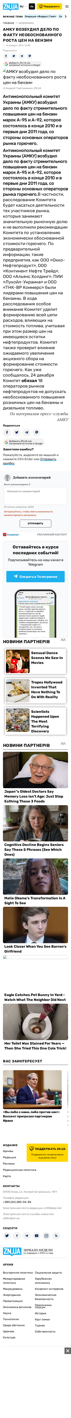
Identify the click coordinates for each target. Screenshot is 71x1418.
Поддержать (52, 6)
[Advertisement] (35, 1383)
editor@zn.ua (11, 1218)
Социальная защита (48, 1272)
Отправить (35, 523)
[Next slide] (65, 16)
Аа (31, 6)
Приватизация (13, 1301)
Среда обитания (14, 1325)
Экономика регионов (17, 1307)
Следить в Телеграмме (38, 577)
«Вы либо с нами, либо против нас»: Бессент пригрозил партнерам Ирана (31, 1116)
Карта (7, 1176)
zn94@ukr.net (53, 1208)
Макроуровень (12, 1289)
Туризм (40, 1325)
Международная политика (14, 1281)
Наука (7, 1313)
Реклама (9, 1163)
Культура (9, 1337)
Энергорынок (12, 1295)
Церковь (8, 1331)
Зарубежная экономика (43, 1281)
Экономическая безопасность (45, 1297)
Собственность (45, 1331)
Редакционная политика (19, 1170)
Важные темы (13, 16)
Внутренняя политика (18, 1272)
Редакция (9, 1157)
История (40, 1313)
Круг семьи (42, 1319)
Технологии (11, 1319)
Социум (40, 1307)
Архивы (8, 1151)
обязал (29, 380)
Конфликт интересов (49, 1289)
